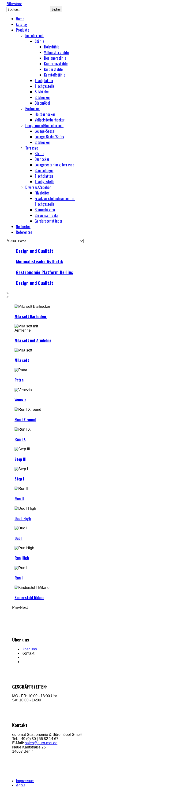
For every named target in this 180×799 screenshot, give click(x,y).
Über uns (29, 649)
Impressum (25, 781)
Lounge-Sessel (45, 131)
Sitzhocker (42, 97)
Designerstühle (55, 58)
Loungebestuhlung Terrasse (54, 165)
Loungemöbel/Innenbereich (44, 125)
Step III (20, 459)
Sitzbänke (42, 92)
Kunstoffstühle (54, 75)
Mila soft (22, 360)
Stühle (39, 41)
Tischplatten (44, 80)
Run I (19, 578)
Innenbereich (34, 35)
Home (20, 19)
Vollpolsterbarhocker (50, 120)
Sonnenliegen (44, 170)
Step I (19, 479)
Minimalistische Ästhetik (39, 261)
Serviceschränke (46, 215)
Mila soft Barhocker (31, 316)
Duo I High (23, 518)
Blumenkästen (45, 210)
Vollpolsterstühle (56, 52)
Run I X (20, 439)
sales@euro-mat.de (41, 743)
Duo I (18, 538)
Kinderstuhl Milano (29, 597)
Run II (19, 499)
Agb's (20, 785)
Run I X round (25, 419)
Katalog (21, 24)
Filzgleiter (42, 193)
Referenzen (24, 232)
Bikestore (14, 4)
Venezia (20, 400)
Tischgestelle (44, 86)
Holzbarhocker (45, 114)
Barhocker (32, 108)
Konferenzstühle (56, 63)
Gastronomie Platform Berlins (44, 272)
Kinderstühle (53, 69)
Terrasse (31, 148)
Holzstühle (51, 47)
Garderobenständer (49, 221)
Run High (22, 558)
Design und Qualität (34, 251)
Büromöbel (42, 103)
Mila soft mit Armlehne (33, 340)
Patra (19, 380)
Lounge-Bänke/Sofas (49, 136)
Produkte (22, 30)
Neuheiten (23, 226)
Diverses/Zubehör (38, 187)
